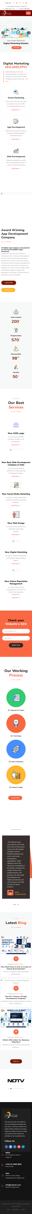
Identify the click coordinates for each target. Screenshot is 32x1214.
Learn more (9, 283)
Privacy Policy (15, 1209)
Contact (23, 1209)
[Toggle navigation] (28, 13)
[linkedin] (22, 3)
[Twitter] (15, 3)
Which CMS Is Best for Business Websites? (16, 1041)
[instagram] (19, 3)
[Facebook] (13, 3)
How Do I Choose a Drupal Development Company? (16, 997)
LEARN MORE (16, 47)
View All (16, 1061)
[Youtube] (25, 3)
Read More (15, 110)
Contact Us (8, 290)
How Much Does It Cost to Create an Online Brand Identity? (16, 968)
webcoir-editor (18, 964)
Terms (8, 1209)
